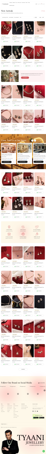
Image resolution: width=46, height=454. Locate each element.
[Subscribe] (44, 406)
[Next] (44, 390)
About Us (15, 408)
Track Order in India (24, 405)
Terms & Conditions (16, 416)
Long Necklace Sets (5, 17)
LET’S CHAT (25, 77)
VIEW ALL (41, 140)
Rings (2, 408)
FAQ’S (14, 410)
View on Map (9, 159)
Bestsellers (8, 410)
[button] (40, 4)
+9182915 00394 (36, 159)
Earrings (2, 407)
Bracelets (2, 410)
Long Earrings (11, 17)
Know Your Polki (16, 411)
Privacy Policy (15, 417)
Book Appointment (6, 161)
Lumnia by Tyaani (9, 405)
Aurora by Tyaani (9, 407)
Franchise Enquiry (16, 405)
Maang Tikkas (3, 411)
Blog (14, 407)
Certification (15, 414)
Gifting (8, 411)
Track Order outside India (24, 407)
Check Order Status (23, 408)
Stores (14, 413)
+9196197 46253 (20, 159)
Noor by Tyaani (9, 408)
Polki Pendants (16, 17)
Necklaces (2, 405)
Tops (20, 17)
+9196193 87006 (4, 159)
